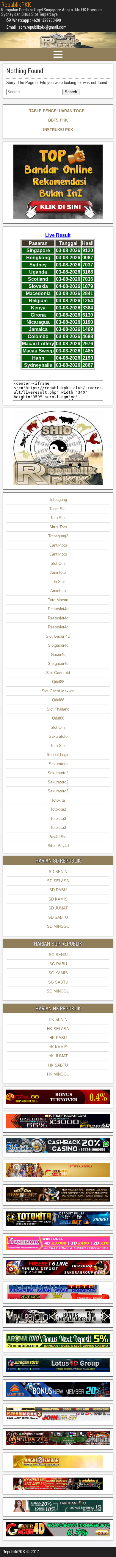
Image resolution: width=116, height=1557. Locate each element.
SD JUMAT (58, 908)
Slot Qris (58, 563)
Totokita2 (58, 809)
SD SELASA (58, 881)
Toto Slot (58, 518)
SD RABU (58, 890)
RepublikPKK (16, 4)
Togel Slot (58, 509)
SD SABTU (58, 917)
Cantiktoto (58, 545)
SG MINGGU (58, 991)
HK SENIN (58, 1019)
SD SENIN (58, 871)
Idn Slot (58, 581)
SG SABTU (58, 982)
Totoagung (58, 499)
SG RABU (58, 964)
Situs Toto (58, 527)
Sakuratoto (58, 736)
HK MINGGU (58, 1074)
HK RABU (58, 1038)
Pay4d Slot (58, 837)
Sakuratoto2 (58, 773)
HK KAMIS (58, 1047)
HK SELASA (58, 1029)
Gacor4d (58, 654)
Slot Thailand (58, 709)
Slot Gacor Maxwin (58, 691)
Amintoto (58, 572)
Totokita (58, 800)
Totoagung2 (58, 536)
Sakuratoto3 (58, 791)
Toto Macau (58, 600)
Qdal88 (58, 681)
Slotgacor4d (58, 645)
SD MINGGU (58, 926)
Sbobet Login (58, 754)
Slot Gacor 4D (58, 636)
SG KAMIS (58, 973)
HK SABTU (58, 1065)
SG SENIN (58, 954)
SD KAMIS (58, 899)
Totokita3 (58, 818)
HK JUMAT (58, 1056)
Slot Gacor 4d (58, 673)
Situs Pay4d (58, 845)
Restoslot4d (58, 609)
